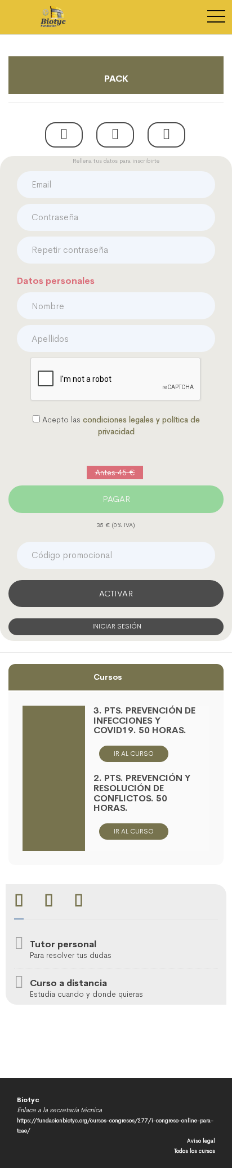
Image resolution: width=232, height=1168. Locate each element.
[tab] (19, 902)
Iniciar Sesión (116, 626)
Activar (116, 593)
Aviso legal (201, 1140)
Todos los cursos (194, 1150)
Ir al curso (134, 753)
